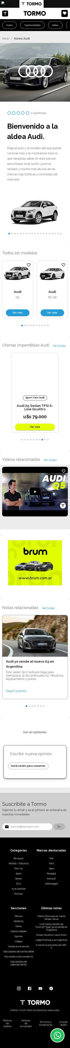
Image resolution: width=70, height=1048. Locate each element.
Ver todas (59, 345)
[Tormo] (31, 4)
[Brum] (8, 4)
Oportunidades (32, 25)
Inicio (5, 38)
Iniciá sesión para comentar (28, 765)
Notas (55, 25)
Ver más (18, 312)
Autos (9, 25)
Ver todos (50, 460)
